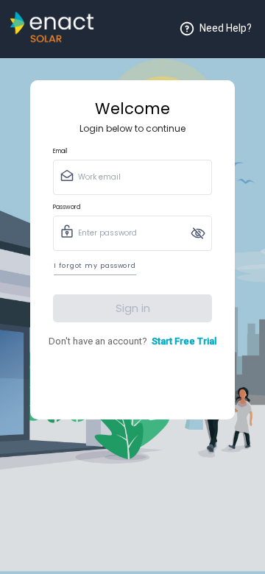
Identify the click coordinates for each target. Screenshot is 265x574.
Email (60, 151)
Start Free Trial (184, 341)
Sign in (133, 308)
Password (66, 207)
